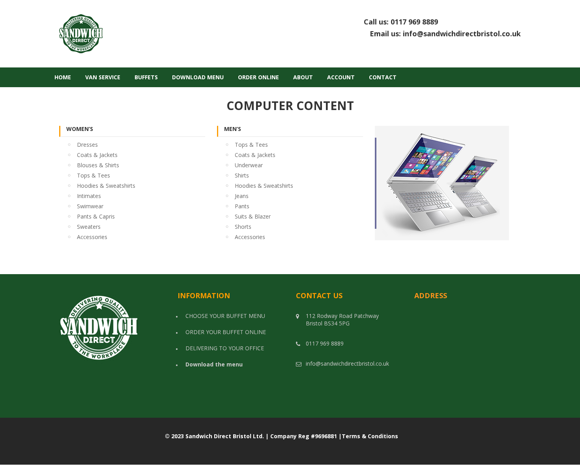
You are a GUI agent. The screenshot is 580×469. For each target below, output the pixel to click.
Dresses (87, 144)
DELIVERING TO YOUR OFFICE (224, 348)
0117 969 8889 (456, 21)
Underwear (249, 165)
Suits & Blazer (253, 216)
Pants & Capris (96, 216)
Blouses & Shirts (98, 165)
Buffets (146, 77)
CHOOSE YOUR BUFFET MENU (225, 316)
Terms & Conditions (370, 436)
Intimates (89, 196)
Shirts (242, 175)
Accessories (92, 237)
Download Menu (198, 77)
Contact (383, 77)
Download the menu (214, 364)
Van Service (102, 77)
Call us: (442, 22)
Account (341, 77)
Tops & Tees (93, 175)
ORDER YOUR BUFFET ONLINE (225, 332)
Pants (242, 206)
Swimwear (90, 206)
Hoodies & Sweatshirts (106, 185)
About (303, 77)
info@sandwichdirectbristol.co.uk (462, 33)
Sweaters (89, 226)
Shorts (243, 226)
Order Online (258, 77)
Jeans (242, 196)
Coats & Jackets (97, 155)
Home (62, 77)
